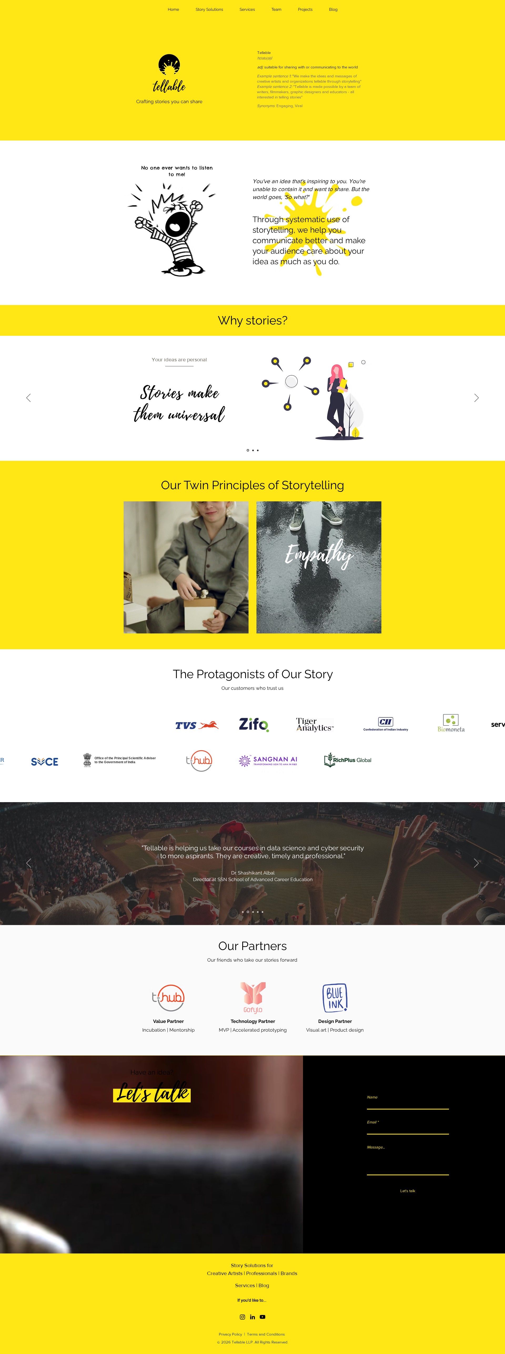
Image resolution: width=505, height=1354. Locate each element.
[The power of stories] (258, 450)
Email (371, 1122)
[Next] (476, 398)
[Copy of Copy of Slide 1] (252, 912)
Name (372, 1097)
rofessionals (263, 1273)
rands (290, 1273)
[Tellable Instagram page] (242, 1316)
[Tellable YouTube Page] (262, 1316)
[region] (186, 567)
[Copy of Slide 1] (247, 912)
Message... (376, 1147)
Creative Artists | (226, 1273)
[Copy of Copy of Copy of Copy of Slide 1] (262, 912)
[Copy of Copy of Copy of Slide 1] (258, 912)
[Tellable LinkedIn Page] (252, 1316)
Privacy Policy (231, 1334)
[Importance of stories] (248, 450)
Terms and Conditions (266, 1334)
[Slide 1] (243, 912)
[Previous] (28, 398)
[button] (209, 9)
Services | (247, 1285)
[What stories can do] (253, 450)
